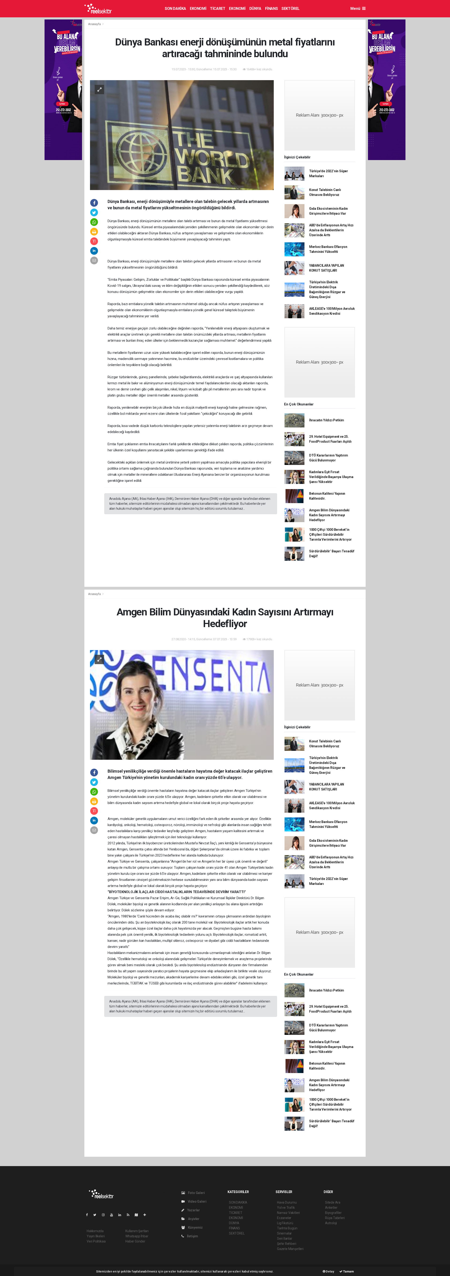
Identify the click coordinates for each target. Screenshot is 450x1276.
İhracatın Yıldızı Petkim (326, 420)
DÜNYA (255, 8)
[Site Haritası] (138, 1215)
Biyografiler (333, 1213)
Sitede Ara (332, 1202)
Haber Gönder (135, 1241)
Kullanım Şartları (137, 1231)
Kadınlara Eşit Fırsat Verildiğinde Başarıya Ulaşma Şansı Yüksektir (331, 477)
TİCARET (217, 8)
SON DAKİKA (175, 8)
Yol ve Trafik (286, 1207)
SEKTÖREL (290, 8)
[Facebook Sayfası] (89, 1215)
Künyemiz (195, 1227)
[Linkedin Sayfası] (121, 1215)
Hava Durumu (287, 1202)
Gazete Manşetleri (290, 1249)
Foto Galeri (196, 1193)
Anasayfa (94, 24)
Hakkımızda (95, 1231)
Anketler (331, 1207)
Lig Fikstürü (285, 1223)
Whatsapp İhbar (136, 1236)
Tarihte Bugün (287, 1228)
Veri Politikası (96, 1241)
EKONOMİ (198, 8)
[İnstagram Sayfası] (105, 1215)
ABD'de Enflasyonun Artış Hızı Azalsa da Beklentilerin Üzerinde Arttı (331, 230)
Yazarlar (193, 1210)
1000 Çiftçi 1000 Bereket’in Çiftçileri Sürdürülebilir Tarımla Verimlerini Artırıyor (330, 534)
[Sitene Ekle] (146, 1215)
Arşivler (193, 1219)
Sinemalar (284, 1233)
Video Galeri (196, 1201)
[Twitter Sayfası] (96, 1215)
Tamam (348, 1271)
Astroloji (331, 1223)
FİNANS (271, 8)
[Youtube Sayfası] (113, 1215)
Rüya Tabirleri (335, 1218)
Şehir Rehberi (286, 1244)
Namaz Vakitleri (288, 1213)
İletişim (192, 1236)
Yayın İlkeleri (96, 1236)
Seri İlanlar (284, 1238)
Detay (329, 1271)
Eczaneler (284, 1218)
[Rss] (130, 1215)
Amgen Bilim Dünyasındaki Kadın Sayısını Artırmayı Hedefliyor (329, 515)
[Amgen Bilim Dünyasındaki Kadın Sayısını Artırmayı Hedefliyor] (182, 705)
